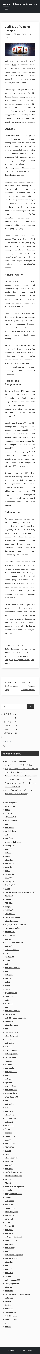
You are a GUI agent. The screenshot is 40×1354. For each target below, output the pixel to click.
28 (11, 733)
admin (7, 37)
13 (9, 725)
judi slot (23, 649)
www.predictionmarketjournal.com (20, 4)
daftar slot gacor (12, 649)
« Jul (3, 746)
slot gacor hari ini (21, 659)
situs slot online (25, 656)
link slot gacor (17, 652)
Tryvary (28, 1350)
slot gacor (9, 659)
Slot (14, 65)
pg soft (27, 652)
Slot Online (18, 645)
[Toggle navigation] (6, 8)
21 (11, 729)
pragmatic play (11, 656)
